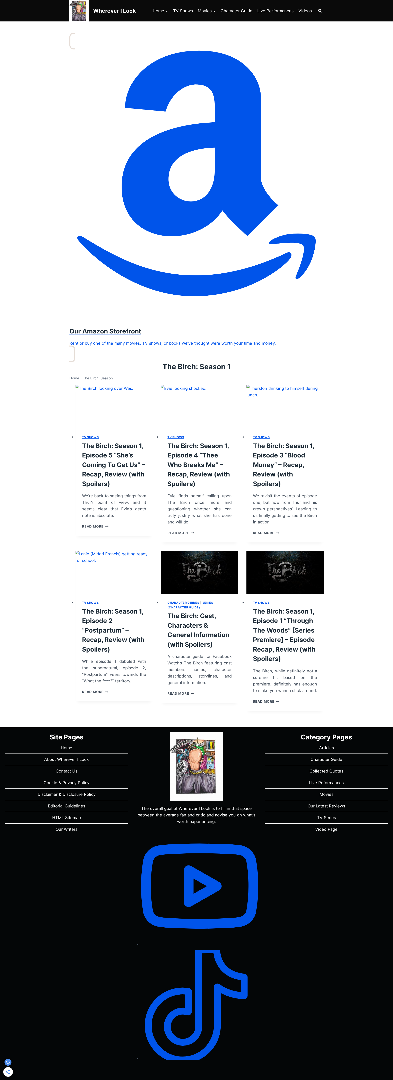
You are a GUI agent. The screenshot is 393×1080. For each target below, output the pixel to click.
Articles (326, 747)
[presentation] (114, 406)
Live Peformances (326, 782)
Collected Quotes (326, 771)
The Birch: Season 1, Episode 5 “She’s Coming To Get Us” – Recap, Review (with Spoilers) (113, 464)
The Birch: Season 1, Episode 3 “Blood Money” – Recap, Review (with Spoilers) (283, 464)
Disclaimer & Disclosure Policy (67, 794)
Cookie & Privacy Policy (66, 782)
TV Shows (183, 10)
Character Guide (236, 10)
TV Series (326, 817)
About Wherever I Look (66, 759)
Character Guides (183, 602)
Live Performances (275, 10)
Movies (326, 794)
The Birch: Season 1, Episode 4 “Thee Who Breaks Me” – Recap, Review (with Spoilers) (198, 464)
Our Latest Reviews (326, 806)
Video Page (326, 829)
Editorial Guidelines (66, 806)
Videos (305, 10)
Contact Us (66, 771)
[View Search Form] (320, 11)
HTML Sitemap (66, 817)
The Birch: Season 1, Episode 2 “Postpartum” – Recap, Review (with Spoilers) (113, 630)
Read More (95, 526)
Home (74, 378)
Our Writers (66, 829)
